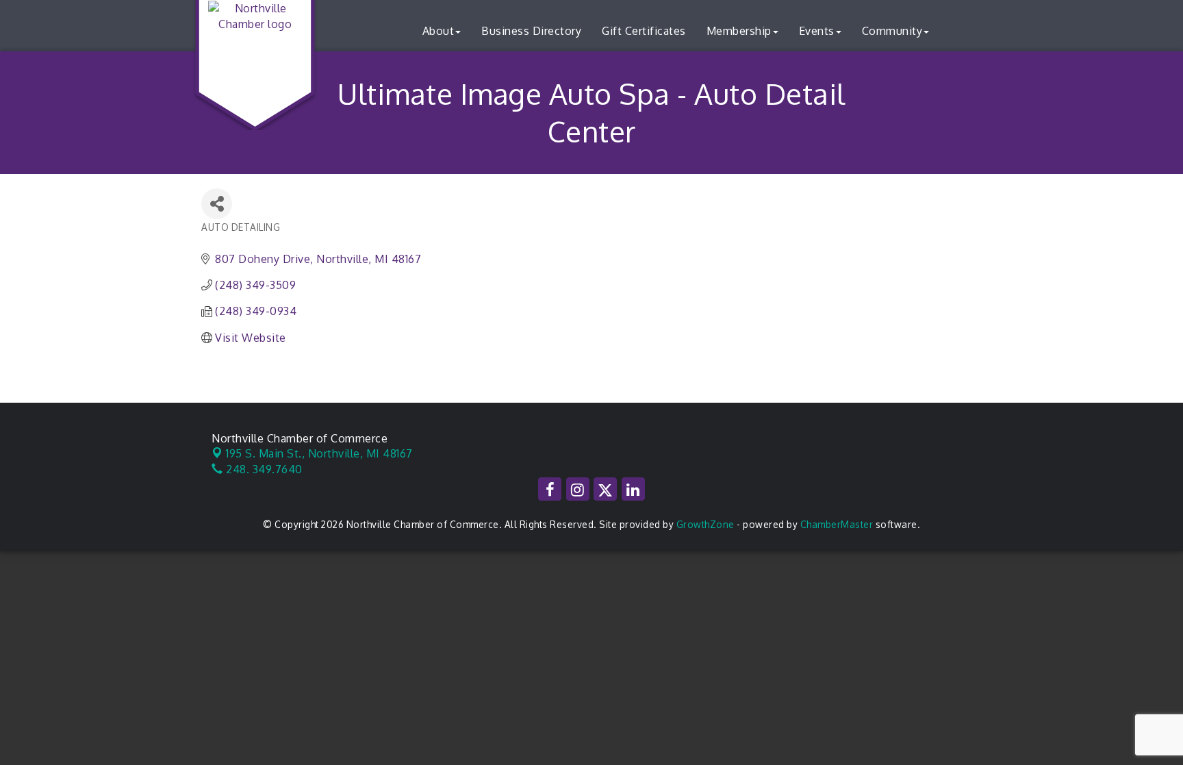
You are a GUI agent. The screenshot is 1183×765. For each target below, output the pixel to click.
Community (892, 31)
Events (817, 31)
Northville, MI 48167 (319, 453)
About (438, 31)
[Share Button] (216, 203)
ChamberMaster (837, 524)
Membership (739, 31)
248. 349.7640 (263, 469)
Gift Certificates (644, 31)
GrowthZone (705, 524)
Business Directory (531, 31)
